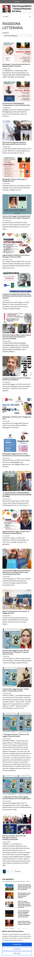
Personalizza (17, 949)
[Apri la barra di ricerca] (30, 16)
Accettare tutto (17, 944)
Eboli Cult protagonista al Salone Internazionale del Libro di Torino (14, 143)
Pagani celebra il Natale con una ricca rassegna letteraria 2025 (16, 256)
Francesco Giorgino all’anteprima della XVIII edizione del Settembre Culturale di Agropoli (17, 296)
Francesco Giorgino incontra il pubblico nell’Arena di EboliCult (16, 379)
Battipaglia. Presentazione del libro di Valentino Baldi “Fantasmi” (16, 65)
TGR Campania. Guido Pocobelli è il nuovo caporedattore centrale (24, 895)
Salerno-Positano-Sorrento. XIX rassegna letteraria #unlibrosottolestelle (14, 837)
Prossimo (17, 871)
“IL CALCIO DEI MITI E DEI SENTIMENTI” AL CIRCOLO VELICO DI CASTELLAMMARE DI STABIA (16, 494)
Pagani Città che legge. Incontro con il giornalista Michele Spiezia (16, 532)
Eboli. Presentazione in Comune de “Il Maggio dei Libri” (15, 612)
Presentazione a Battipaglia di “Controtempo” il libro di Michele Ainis (16, 104)
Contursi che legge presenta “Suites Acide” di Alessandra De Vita (15, 690)
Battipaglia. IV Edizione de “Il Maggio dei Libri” (16, 418)
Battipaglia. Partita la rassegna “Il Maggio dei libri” (14, 180)
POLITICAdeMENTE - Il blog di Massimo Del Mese (22, 8)
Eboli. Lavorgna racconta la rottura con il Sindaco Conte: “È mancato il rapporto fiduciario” (24, 904)
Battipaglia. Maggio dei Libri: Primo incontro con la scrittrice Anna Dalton (16, 455)
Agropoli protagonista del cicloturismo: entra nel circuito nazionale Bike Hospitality (24, 887)
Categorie (5, 33)
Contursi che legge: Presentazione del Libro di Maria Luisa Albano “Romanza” (16, 217)
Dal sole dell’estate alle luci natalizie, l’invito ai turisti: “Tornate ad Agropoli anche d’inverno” (24, 914)
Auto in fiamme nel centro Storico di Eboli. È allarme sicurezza (24, 923)
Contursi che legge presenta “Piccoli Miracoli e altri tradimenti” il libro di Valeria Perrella (15, 652)
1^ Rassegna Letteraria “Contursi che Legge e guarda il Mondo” (15, 735)
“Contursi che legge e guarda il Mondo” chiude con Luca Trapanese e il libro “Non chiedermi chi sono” (16, 572)
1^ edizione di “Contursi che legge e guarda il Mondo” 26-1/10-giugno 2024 (16, 798)
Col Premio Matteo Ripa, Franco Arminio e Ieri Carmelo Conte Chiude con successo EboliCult (16, 337)
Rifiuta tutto (17, 953)
